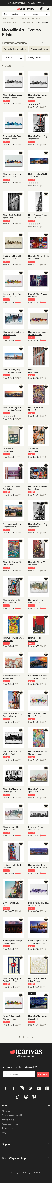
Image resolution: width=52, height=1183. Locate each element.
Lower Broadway (11, 902)
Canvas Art (14, 19)
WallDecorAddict (9, 334)
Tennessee (26, 22)
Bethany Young (9, 943)
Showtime (33, 448)
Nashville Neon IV (36, 562)
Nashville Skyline (36, 600)
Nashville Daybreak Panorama (13, 369)
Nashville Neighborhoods (13, 789)
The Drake (8, 448)
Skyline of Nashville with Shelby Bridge (13, 524)
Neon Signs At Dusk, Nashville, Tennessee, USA (38, 215)
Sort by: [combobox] (34, 58)
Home (4, 19)
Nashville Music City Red (38, 136)
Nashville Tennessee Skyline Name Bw (13, 95)
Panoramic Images (35, 218)
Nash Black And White (13, 215)
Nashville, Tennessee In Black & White (38, 95)
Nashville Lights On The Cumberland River (38, 865)
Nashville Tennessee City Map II (38, 407)
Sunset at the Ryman (12, 940)
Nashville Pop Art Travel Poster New (13, 562)
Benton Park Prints (10, 792)
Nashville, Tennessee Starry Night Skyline (38, 1016)
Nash (30, 369)
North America (35, 19)
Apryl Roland (8, 218)
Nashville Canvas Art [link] (41, 22)
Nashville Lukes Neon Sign (13, 600)
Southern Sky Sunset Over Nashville (38, 675)
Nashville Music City (12, 713)
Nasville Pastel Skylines (13, 827)
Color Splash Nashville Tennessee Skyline (13, 1016)
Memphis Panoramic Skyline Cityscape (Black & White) (38, 827)
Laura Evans (7, 905)
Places (24, 19)
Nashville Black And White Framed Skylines (13, 751)
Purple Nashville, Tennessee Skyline (38, 902)
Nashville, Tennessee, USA (38, 713)
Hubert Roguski (34, 981)
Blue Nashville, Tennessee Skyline (13, 136)
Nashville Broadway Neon (38, 486)
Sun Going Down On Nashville (38, 940)
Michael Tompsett (10, 98)
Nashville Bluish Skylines (13, 331)
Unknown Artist (34, 830)
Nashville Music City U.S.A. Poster (13, 637)
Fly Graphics (33, 640)
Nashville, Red (34, 637)
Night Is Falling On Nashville (38, 174)
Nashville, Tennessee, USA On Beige (38, 331)
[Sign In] (41, 9)
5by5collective (34, 1019)
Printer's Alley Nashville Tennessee (38, 294)
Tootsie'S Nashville (11, 486)
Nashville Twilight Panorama (13, 407)
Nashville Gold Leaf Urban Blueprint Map (38, 978)
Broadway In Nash (11, 675)
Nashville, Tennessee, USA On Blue (13, 174)
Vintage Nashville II (12, 865)
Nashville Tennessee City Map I (38, 751)
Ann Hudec (32, 297)
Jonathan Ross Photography (38, 177)
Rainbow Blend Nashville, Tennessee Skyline (13, 294)
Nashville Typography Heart (13, 978)
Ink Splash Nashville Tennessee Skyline (13, 256)
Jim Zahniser (8, 565)
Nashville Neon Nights (38, 256)
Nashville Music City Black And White (38, 524)
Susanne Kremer (34, 139)
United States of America (10, 22)
